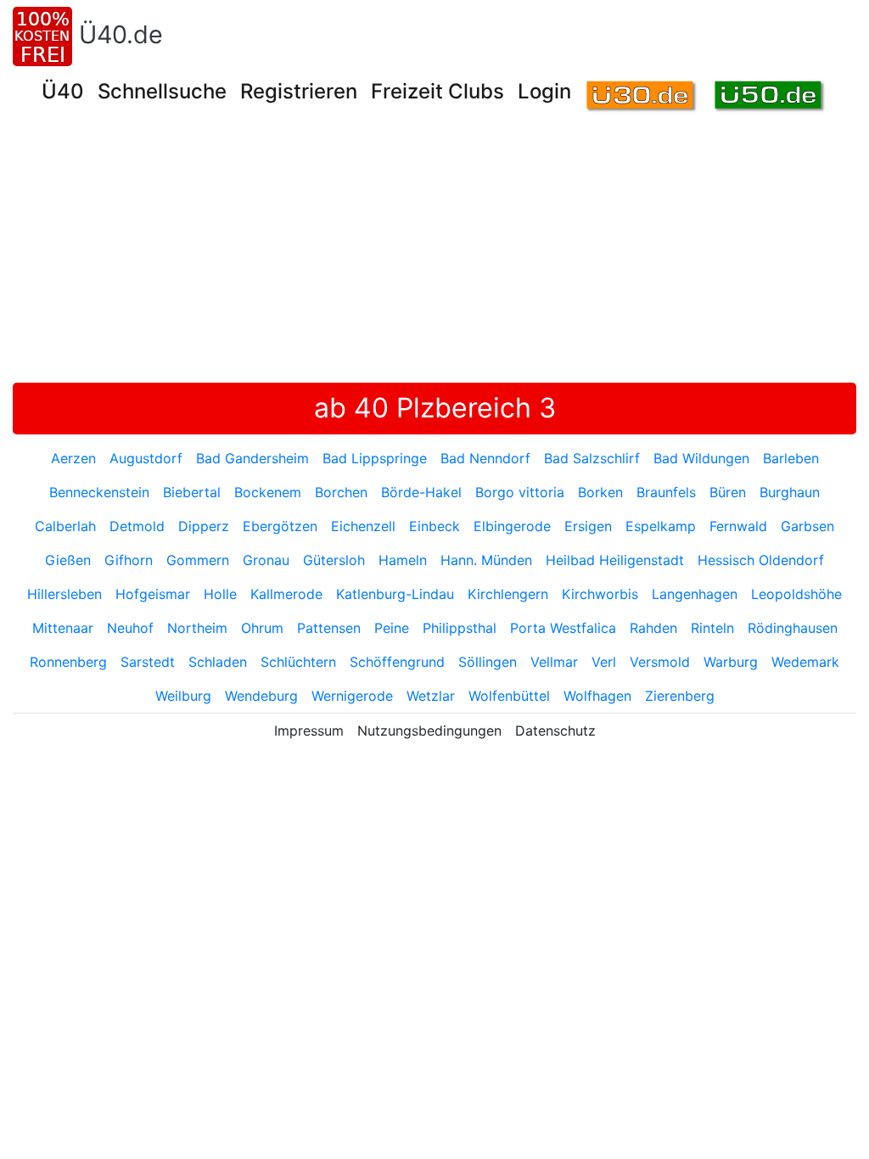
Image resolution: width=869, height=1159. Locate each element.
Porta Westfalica (563, 627)
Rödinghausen (793, 627)
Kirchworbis (600, 593)
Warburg (731, 661)
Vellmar (554, 661)
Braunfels (666, 492)
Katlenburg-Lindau (395, 593)
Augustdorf (145, 458)
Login (544, 91)
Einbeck (434, 526)
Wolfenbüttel (509, 695)
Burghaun (790, 492)
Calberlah (65, 526)
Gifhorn (128, 560)
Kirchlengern (508, 593)
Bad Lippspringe (374, 458)
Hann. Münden (486, 560)
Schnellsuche (162, 91)
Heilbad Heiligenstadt (615, 560)
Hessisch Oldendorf (761, 560)
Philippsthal (459, 627)
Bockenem (267, 492)
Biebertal (192, 492)
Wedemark (805, 661)
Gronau (266, 560)
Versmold (660, 661)
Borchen (341, 492)
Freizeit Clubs (437, 91)
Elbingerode (512, 526)
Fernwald (738, 526)
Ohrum (262, 627)
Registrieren (298, 91)
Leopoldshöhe (796, 593)
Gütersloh (334, 560)
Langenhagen (694, 593)
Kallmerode (286, 593)
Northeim (197, 627)
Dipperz (203, 526)
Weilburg (183, 695)
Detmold (137, 526)
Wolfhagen (597, 695)
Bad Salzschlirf (592, 458)
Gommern (197, 560)
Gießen (68, 560)
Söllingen (487, 661)
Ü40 (63, 91)
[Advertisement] (440, 255)
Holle (220, 593)
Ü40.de (121, 34)
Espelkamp (660, 526)
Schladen (217, 661)
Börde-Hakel (421, 492)
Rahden (653, 627)
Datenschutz (555, 730)
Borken (600, 492)
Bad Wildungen (701, 458)
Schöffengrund (397, 661)
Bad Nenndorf (485, 458)
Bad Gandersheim (252, 458)
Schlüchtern (298, 661)
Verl (603, 661)
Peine (391, 627)
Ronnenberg (68, 661)
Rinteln (712, 627)
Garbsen (807, 526)
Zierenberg (680, 695)
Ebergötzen (280, 526)
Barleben (791, 458)
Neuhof (130, 627)
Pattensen (329, 627)
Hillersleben (64, 593)
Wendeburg (261, 695)
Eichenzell (363, 526)
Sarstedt (148, 661)
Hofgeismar (152, 593)
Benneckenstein (99, 492)
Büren (727, 492)
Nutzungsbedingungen (429, 730)
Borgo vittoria (519, 492)
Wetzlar (430, 695)
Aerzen (73, 458)
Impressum (309, 730)
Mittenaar (62, 627)
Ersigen (588, 526)
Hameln (402, 560)
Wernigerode (352, 695)
